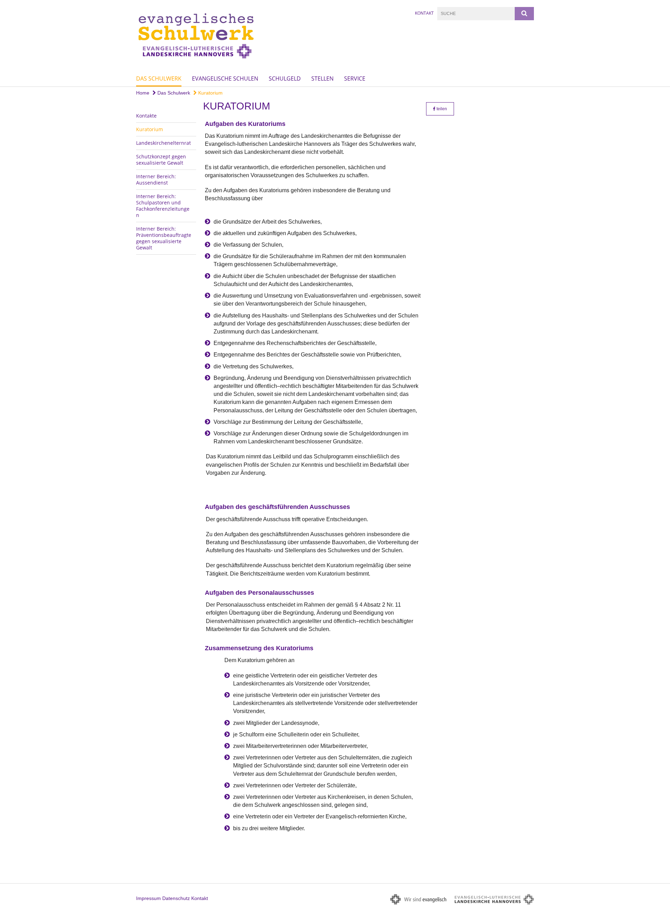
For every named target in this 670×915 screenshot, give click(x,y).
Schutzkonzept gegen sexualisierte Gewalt (161, 159)
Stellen (322, 78)
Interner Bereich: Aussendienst (156, 179)
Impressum (148, 898)
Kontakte (146, 115)
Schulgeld (285, 78)
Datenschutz (176, 898)
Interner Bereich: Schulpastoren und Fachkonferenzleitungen (162, 205)
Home (142, 93)
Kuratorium (210, 93)
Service (354, 78)
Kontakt (424, 13)
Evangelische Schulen (225, 78)
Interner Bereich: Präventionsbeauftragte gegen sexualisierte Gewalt (163, 238)
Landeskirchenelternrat (163, 143)
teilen (441, 108)
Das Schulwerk (158, 78)
